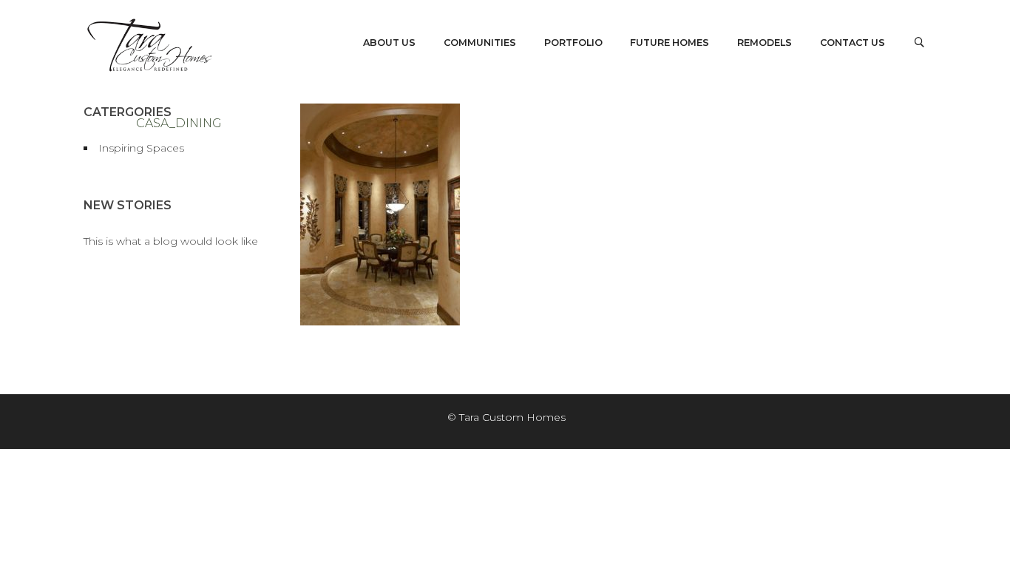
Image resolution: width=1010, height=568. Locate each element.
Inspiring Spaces (141, 148)
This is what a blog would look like (171, 241)
